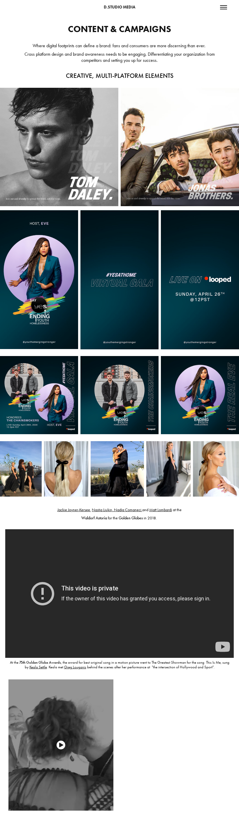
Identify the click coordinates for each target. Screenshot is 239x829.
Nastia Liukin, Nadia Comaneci (116, 509)
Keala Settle (38, 667)
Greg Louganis (75, 667)
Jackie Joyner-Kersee (73, 509)
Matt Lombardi (160, 509)
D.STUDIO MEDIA (119, 7)
